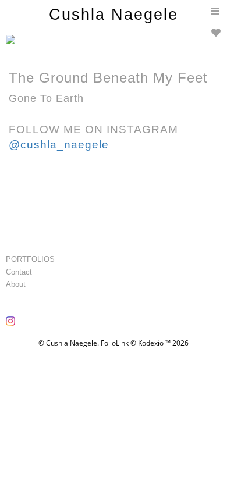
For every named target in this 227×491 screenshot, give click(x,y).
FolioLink (115, 343)
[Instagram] (12, 324)
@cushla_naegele (59, 144)
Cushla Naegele (113, 14)
